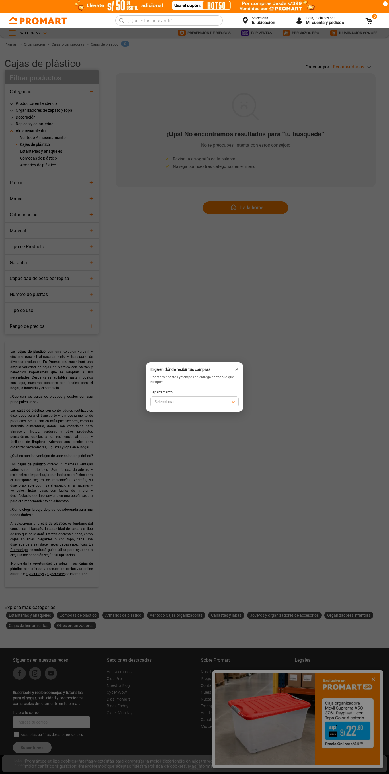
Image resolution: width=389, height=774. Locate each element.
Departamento (161, 392)
